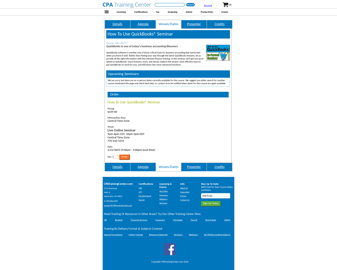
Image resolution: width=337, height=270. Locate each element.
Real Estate (210, 220)
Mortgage (177, 220)
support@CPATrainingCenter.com (118, 206)
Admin (189, 12)
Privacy (183, 196)
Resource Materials (158, 235)
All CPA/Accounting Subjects (217, 235)
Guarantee (184, 192)
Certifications (141, 12)
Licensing (121, 12)
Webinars (163, 199)
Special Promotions (113, 235)
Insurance (163, 195)
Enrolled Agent (145, 196)
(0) (230, 5)
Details (117, 24)
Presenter (194, 24)
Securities (163, 191)
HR (105, 220)
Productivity (207, 12)
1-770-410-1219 (111, 201)
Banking (118, 220)
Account (208, 5)
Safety (227, 220)
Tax (157, 12)
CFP (140, 192)
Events (224, 12)
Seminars (163, 203)
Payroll (142, 200)
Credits (220, 24)
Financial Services (139, 220)
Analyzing (172, 12)
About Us (184, 188)
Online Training (136, 235)
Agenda (143, 24)
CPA (140, 188)
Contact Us (184, 200)
